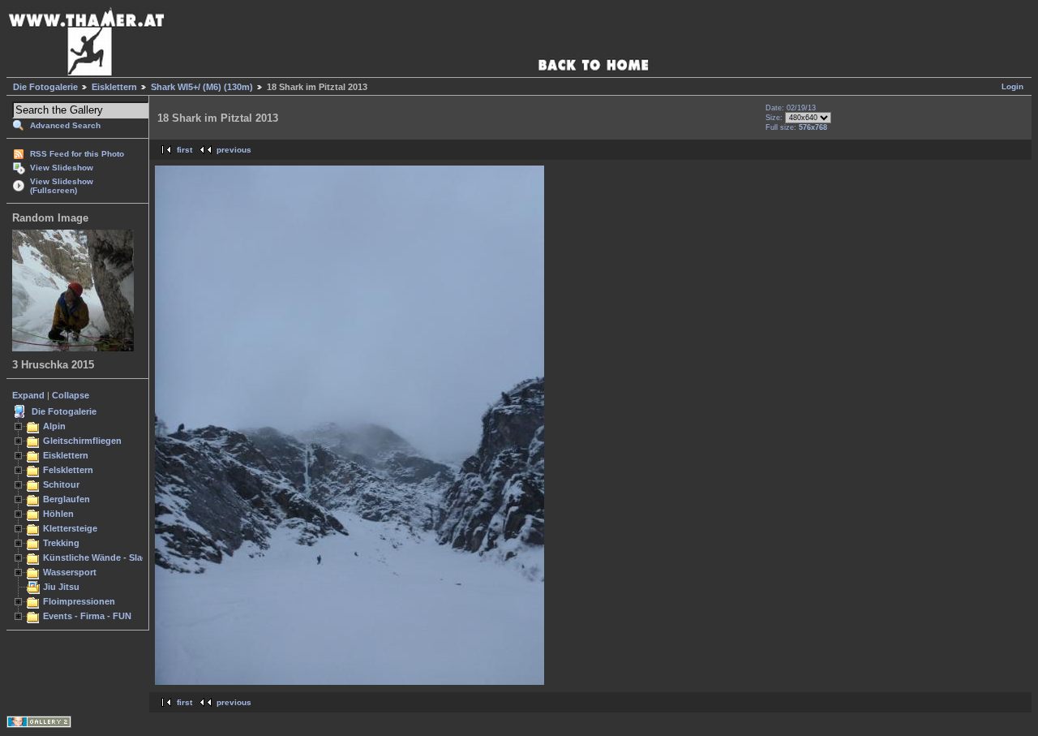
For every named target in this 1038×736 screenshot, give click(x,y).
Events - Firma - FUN (87, 616)
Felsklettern (68, 470)
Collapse (70, 395)
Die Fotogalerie (45, 87)
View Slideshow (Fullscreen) (61, 186)
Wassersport (70, 572)
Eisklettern (114, 87)
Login (1012, 86)
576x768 (813, 127)
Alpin (54, 426)
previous (234, 149)
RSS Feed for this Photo (77, 153)
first (184, 149)
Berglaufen (66, 499)
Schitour (61, 484)
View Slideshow (61, 167)
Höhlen (58, 514)
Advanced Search (65, 125)
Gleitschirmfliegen (82, 440)
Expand (28, 395)
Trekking (61, 543)
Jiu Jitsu (61, 587)
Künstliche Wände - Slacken (102, 557)
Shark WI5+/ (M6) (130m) (202, 87)
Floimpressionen (79, 601)
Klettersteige (70, 528)
